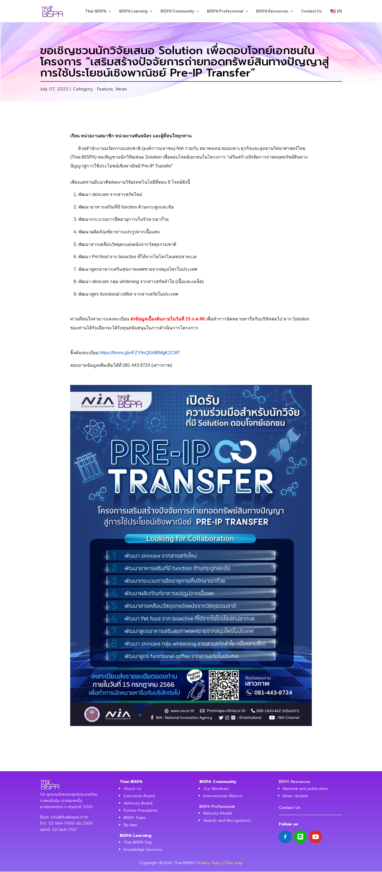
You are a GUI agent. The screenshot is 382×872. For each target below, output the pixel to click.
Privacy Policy (209, 863)
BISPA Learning (133, 11)
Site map (234, 863)
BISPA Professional (225, 11)
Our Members (216, 789)
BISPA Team (134, 818)
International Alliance (223, 796)
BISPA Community (177, 11)
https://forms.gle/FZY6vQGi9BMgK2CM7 (140, 352)
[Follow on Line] (300, 836)
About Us (133, 789)
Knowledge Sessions (143, 849)
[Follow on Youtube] (315, 836)
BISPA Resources (272, 11)
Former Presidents (141, 810)
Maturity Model (217, 813)
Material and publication (305, 789)
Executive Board (139, 796)
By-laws (130, 825)
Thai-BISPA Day (138, 842)
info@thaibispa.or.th (69, 817)
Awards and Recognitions (227, 820)
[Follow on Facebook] (285, 836)
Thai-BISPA (95, 11)
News (121, 89)
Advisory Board (138, 803)
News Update (295, 796)
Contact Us (311, 11)
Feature (105, 89)
